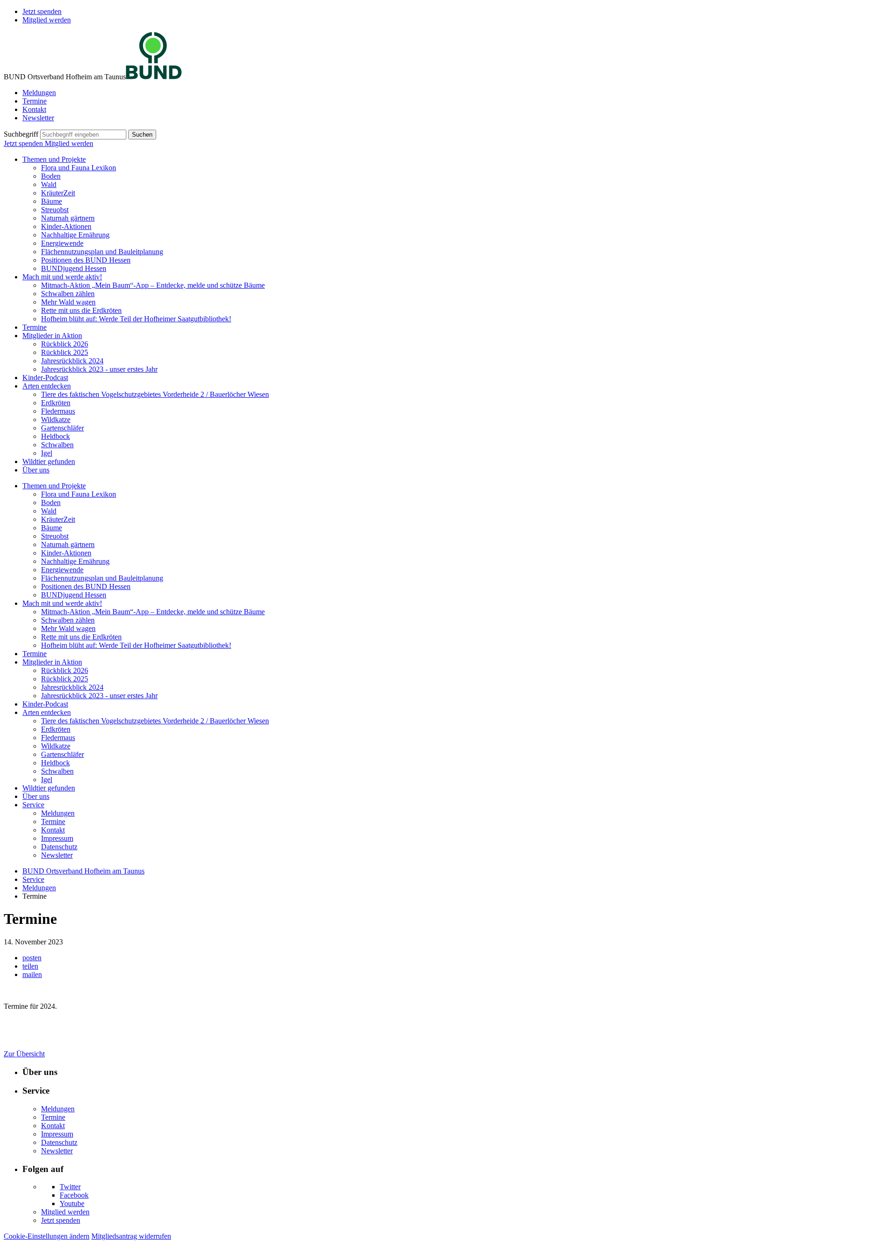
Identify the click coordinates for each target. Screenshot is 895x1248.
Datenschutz (59, 847)
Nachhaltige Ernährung (75, 235)
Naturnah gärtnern (68, 218)
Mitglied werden (46, 20)
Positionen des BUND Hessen (86, 260)
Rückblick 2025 (64, 352)
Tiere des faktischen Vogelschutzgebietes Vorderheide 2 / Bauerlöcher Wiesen (155, 394)
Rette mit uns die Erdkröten (81, 310)
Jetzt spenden (42, 11)
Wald (48, 184)
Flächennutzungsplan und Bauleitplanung (102, 252)
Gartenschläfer (62, 428)
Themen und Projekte (54, 159)
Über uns (35, 470)
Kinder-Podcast (45, 377)
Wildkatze (55, 419)
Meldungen (39, 93)
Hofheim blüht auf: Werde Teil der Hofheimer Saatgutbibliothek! (136, 319)
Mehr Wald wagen (68, 302)
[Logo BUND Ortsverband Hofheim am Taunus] (154, 77)
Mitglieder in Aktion (52, 336)
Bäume (51, 201)
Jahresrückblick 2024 (72, 361)
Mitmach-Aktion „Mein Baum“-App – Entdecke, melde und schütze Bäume (153, 285)
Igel (46, 453)
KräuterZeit (58, 193)
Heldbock (55, 436)
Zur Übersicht (24, 1054)
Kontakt (34, 109)
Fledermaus (58, 411)
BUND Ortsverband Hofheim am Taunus (83, 871)
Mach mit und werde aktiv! (62, 277)
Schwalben (57, 445)
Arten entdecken (46, 386)
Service (33, 805)
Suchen (142, 134)
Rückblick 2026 (64, 344)
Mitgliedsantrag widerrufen (131, 1236)
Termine (34, 101)
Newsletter (38, 118)
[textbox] (83, 134)
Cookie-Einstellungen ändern (47, 1236)
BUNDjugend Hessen (73, 268)
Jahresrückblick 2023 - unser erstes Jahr (99, 369)
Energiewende (62, 243)
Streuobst (55, 210)
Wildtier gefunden (48, 461)
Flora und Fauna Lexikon (78, 168)
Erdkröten (55, 403)
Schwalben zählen (68, 294)
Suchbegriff (21, 134)
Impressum (57, 838)
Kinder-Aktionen (66, 226)
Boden (51, 176)
